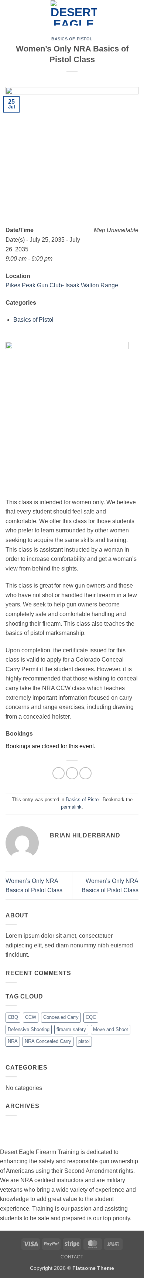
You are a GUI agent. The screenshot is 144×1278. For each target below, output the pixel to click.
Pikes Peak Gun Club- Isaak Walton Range (62, 285)
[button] (10, 13)
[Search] (135, 13)
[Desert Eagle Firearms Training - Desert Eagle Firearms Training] (73, 13)
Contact (72, 1256)
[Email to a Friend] (85, 773)
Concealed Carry (61, 1017)
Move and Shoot (110, 1029)
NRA (13, 1041)
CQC (91, 1017)
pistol (84, 1041)
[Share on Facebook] (58, 773)
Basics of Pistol (72, 39)
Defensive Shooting (28, 1029)
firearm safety (71, 1029)
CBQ (13, 1017)
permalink (71, 807)
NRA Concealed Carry (48, 1041)
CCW (30, 1017)
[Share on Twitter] (72, 773)
